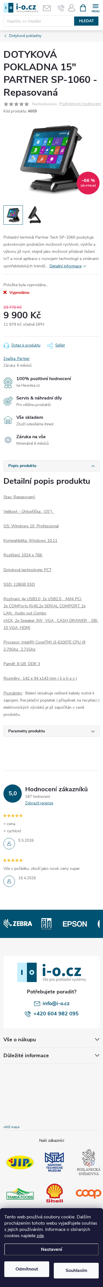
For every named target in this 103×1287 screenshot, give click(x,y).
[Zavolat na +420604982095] (61, 8)
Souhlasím (76, 1270)
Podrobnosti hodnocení (80, 104)
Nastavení (51, 1249)
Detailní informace (65, 266)
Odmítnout (26, 1269)
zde (40, 1236)
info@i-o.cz (56, 1003)
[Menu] (95, 7)
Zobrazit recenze (39, 803)
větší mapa (11, 1127)
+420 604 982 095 (56, 1013)
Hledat (86, 21)
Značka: (16, 358)
